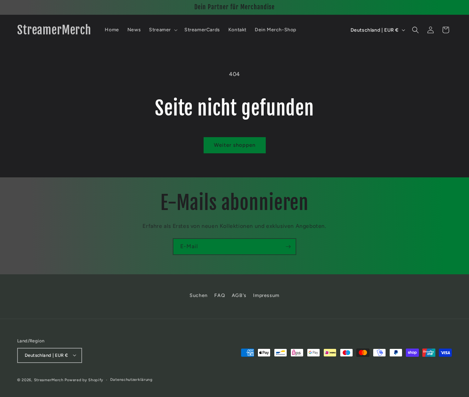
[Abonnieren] (288, 246)
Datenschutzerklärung (131, 379)
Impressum (266, 295)
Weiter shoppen (234, 145)
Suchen (199, 295)
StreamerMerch (49, 379)
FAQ (219, 295)
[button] (162, 30)
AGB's (239, 295)
